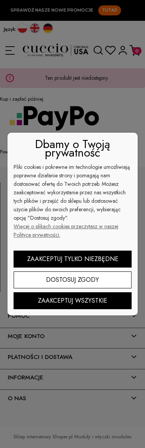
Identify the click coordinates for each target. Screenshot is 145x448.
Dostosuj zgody (72, 279)
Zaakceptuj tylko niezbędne (72, 258)
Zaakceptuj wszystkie (72, 300)
